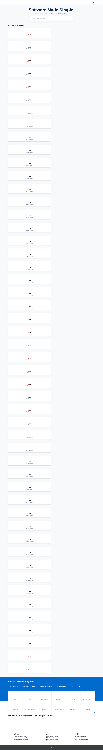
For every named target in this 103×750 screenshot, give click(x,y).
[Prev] (92, 25)
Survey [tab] (78, 686)
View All (93, 712)
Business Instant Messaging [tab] (47, 686)
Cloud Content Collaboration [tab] (29, 686)
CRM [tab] (72, 686)
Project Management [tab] (62, 686)
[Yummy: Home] (10, 2)
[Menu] (93, 2)
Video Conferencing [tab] (14, 686)
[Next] (94, 25)
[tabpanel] (51, 700)
